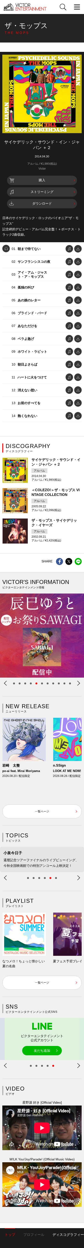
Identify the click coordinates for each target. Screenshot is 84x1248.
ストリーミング (42, 192)
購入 (42, 180)
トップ (10, 1235)
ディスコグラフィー (68, 1235)
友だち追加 (42, 1050)
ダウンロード (42, 203)
